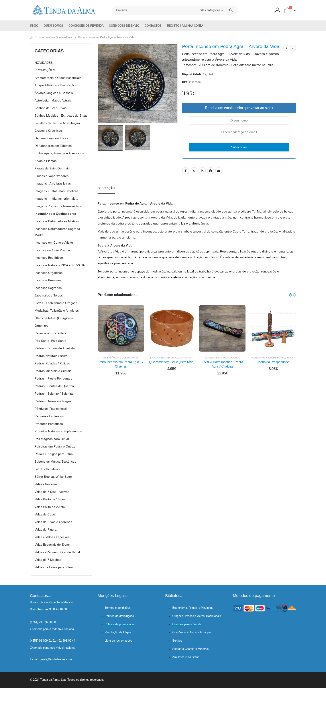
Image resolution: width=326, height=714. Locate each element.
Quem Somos (53, 25)
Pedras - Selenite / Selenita (54, 393)
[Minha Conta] (277, 10)
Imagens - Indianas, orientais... (56, 198)
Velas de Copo (45, 514)
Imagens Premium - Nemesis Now (58, 206)
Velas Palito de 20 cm (50, 507)
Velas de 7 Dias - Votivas (52, 491)
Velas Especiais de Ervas (52, 544)
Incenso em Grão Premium (54, 250)
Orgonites (41, 325)
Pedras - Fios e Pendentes (53, 378)
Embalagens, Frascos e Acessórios (59, 153)
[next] (293, 48)
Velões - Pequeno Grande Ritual (57, 552)
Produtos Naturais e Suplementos (58, 431)
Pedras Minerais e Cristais (53, 371)
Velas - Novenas (46, 484)
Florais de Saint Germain (52, 168)
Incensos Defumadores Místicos (57, 221)
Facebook (185, 170)
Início (34, 25)
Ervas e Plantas (46, 161)
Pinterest (210, 170)
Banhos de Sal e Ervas (51, 108)
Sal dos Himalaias (47, 469)
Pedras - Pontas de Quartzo (54, 386)
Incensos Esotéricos (49, 257)
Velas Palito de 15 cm (50, 499)
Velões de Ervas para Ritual (54, 567)
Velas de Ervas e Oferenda (53, 522)
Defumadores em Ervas (163, 357)
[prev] (286, 48)
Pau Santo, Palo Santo (50, 340)
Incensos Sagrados (48, 288)
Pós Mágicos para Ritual (52, 439)
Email (218, 170)
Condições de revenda (86, 25)
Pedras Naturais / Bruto (51, 356)
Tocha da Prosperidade (273, 362)
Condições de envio (124, 25)
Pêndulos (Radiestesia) (51, 408)
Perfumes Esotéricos (49, 416)
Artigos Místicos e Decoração (55, 85)
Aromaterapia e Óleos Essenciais (58, 78)
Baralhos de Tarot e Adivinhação (57, 123)
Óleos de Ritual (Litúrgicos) (54, 318)
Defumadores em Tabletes (53, 145)
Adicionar (124, 347)
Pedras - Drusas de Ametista (55, 348)
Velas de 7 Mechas (48, 559)
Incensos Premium (48, 280)
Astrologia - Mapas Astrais (53, 100)
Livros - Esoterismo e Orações (56, 303)
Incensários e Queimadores (121, 357)
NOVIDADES (44, 62)
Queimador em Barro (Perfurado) (171, 362)
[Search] (231, 10)
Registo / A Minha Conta (185, 25)
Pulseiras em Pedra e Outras (55, 446)
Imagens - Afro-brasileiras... (54, 183)
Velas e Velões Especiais (52, 537)
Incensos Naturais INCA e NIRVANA (60, 265)
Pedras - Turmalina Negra (53, 401)
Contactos (153, 25)
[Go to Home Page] (31, 37)
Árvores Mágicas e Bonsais (54, 93)
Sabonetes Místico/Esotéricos (55, 461)
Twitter (194, 170)
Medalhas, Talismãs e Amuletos (57, 310)
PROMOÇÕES (45, 70)
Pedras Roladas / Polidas (52, 363)
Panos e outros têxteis (50, 333)
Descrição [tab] (106, 188)
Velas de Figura (46, 529)
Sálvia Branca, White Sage (53, 476)
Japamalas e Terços (49, 295)
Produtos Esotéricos (49, 424)
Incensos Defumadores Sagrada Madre (57, 232)
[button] (98, 83)
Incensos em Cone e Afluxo (54, 242)
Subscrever (239, 147)
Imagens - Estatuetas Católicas (56, 191)
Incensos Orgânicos (49, 272)
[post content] (121, 328)
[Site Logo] (63, 10)
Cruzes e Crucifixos (48, 130)
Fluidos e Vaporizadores (52, 176)
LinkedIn (202, 170)
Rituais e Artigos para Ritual (54, 454)
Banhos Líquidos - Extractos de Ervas (61, 115)
